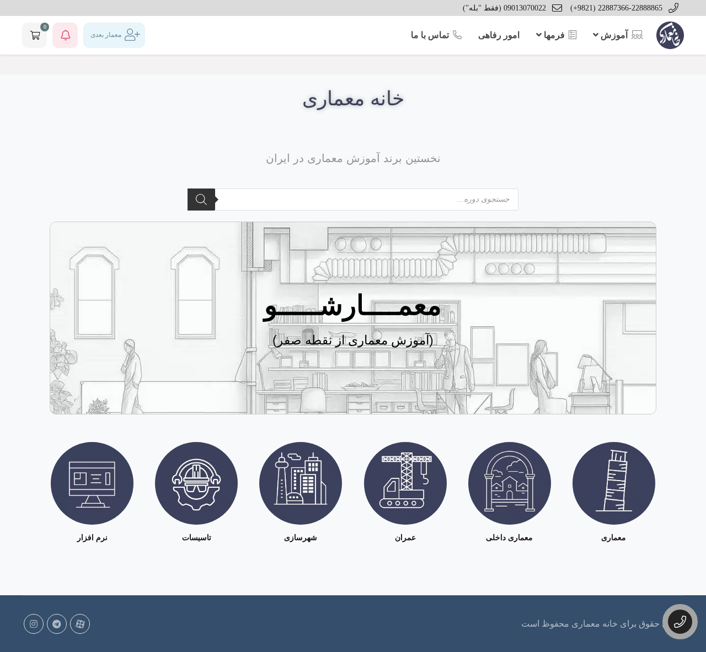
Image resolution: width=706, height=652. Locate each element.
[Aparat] (80, 624)
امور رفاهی (499, 35)
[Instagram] (34, 624)
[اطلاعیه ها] (65, 35)
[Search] (201, 199)
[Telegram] (57, 624)
